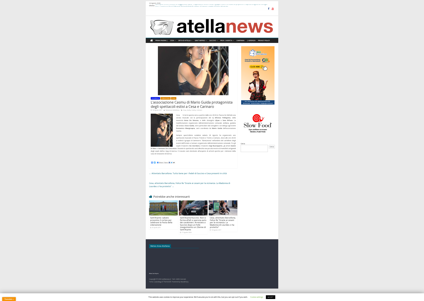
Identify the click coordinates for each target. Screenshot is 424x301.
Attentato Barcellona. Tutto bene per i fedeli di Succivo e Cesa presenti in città (188, 173)
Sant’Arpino (200, 40)
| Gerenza (251, 40)
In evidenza (155, 98)
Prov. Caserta (226, 40)
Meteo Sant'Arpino (154, 273)
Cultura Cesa (165, 98)
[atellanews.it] (212, 17)
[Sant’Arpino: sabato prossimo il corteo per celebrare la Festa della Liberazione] (163, 202)
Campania (240, 40)
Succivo (212, 40)
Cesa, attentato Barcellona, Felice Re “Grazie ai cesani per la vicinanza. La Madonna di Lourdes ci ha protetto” (189, 185)
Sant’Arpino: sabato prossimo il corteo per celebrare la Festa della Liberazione (161, 221)
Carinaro (199, 110)
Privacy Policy (264, 40)
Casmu (193, 110)
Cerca (243, 144)
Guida (189, 110)
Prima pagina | (161, 40)
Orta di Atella (184, 40)
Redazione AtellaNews (173, 110)
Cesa (172, 40)
